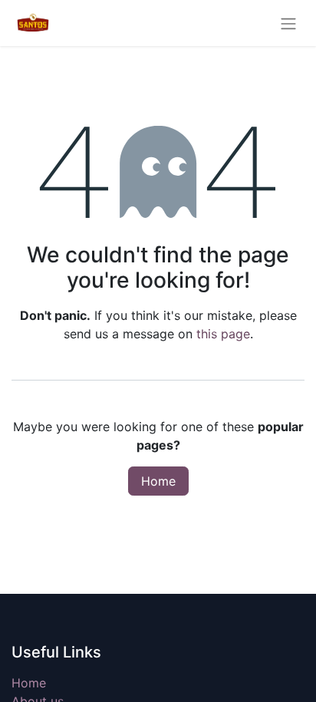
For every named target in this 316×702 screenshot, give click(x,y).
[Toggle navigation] (288, 23)
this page (223, 333)
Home (158, 481)
